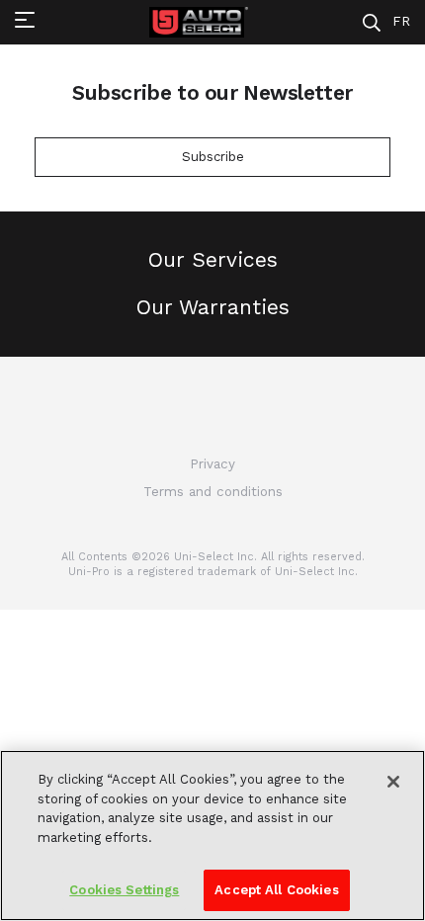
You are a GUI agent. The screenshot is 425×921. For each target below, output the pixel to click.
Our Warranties (213, 306)
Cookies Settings (124, 889)
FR (401, 21)
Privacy (212, 464)
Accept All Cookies (276, 889)
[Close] (393, 781)
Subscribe (213, 156)
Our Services (213, 259)
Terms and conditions (213, 491)
